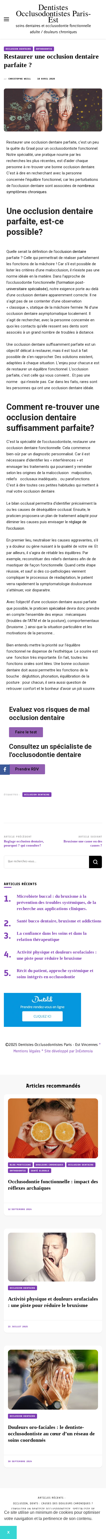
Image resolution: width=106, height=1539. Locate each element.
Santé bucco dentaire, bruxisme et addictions (59, 921)
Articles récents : (52, 1497)
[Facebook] (5, 769)
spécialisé (57, 608)
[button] (94, 1519)
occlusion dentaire (70, 251)
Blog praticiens (20, 1164)
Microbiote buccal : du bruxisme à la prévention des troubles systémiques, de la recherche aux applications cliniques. (56, 902)
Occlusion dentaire (18, 49)
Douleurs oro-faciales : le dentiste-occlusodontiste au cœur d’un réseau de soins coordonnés (51, 1433)
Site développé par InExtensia (69, 1051)
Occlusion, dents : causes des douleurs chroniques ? (53, 1503)
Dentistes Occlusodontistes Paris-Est (53, 13)
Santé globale (40, 1170)
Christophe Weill (19, 78)
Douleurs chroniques (49, 1164)
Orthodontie (44, 49)
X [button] (8, 1532)
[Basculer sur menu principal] (6, 19)
